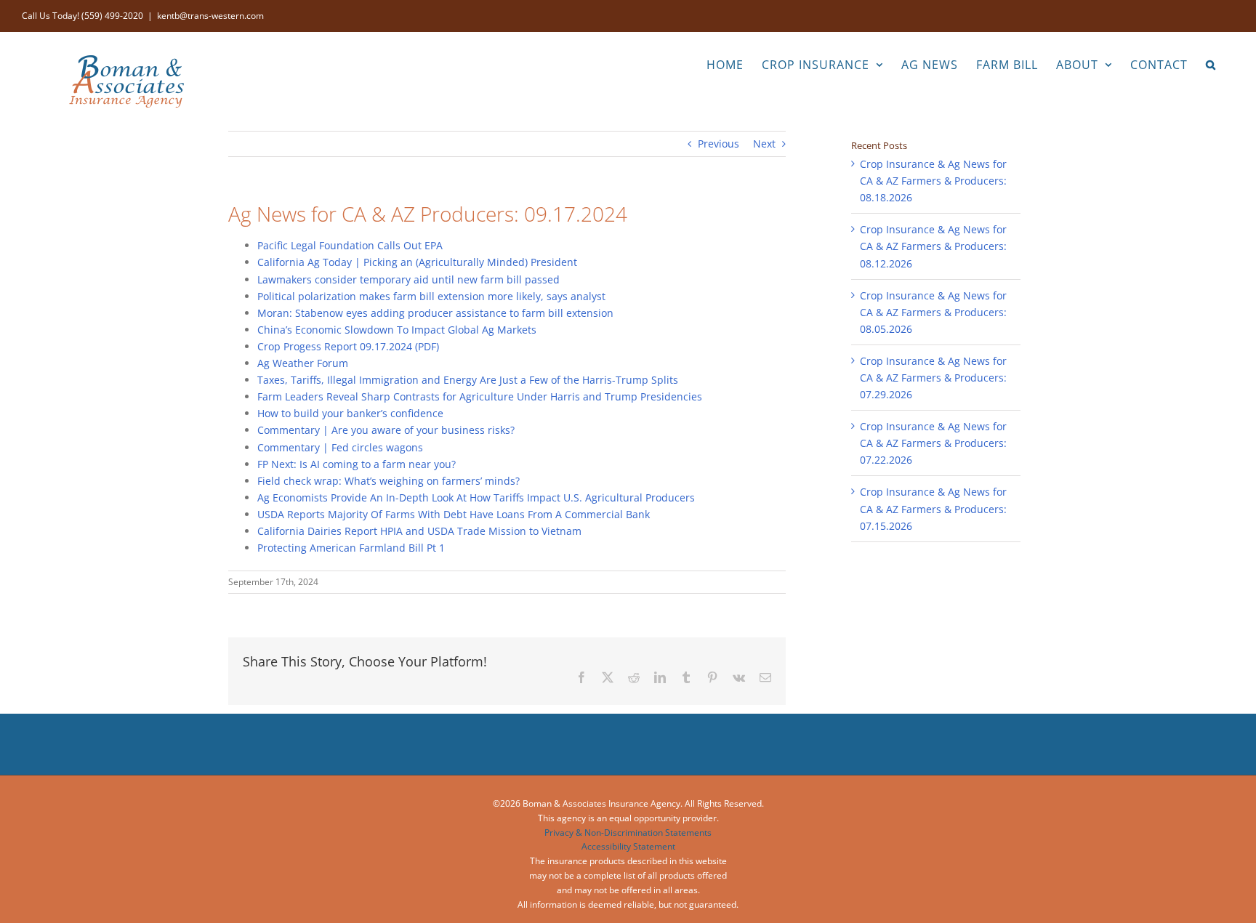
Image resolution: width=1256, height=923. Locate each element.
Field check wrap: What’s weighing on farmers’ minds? (388, 481)
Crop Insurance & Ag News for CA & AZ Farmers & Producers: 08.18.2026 (933, 180)
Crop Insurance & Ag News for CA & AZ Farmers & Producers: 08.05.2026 (933, 312)
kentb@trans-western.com (210, 15)
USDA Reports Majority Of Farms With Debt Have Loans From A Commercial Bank (453, 514)
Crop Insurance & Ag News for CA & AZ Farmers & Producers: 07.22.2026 (933, 443)
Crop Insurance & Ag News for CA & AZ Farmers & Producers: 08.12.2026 (933, 246)
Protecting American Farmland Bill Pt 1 (351, 548)
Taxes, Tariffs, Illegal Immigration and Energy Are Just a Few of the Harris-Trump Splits (467, 380)
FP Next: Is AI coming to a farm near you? (356, 464)
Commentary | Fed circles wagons (340, 447)
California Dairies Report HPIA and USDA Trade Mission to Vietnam (419, 531)
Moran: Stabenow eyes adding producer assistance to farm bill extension (435, 313)
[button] (1211, 63)
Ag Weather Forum (302, 363)
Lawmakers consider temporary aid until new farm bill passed (408, 279)
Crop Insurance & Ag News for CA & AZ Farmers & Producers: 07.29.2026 (933, 377)
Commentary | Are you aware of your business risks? (386, 430)
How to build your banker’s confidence (350, 413)
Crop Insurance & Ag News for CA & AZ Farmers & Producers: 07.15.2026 (933, 508)
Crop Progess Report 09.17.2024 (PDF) (348, 346)
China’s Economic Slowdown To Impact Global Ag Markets (396, 329)
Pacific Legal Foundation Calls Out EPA (350, 245)
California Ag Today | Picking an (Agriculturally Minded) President (417, 262)
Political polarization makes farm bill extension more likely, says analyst (431, 296)
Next (764, 143)
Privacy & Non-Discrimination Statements (628, 832)
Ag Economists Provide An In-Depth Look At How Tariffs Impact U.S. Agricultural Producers (476, 497)
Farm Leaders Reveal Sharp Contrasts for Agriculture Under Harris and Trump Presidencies (479, 396)
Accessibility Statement (628, 846)
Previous (718, 143)
